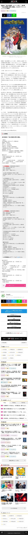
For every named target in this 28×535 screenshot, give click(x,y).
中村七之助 (13, 518)
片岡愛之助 (12, 349)
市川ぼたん (5, 518)
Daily (5, 402)
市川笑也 (5, 349)
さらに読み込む (14, 508)
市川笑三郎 (12, 352)
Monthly (23, 402)
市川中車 (5, 358)
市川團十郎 (11, 515)
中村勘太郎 (13, 521)
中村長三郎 (21, 521)
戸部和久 (12, 358)
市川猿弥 (5, 352)
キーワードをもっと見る (21, 527)
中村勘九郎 (21, 518)
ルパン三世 (11, 355)
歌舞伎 (4, 355)
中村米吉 (19, 355)
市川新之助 (19, 515)
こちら (18, 257)
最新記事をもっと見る (14, 460)
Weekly (14, 402)
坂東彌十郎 (20, 349)
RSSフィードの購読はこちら (14, 305)
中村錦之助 (20, 352)
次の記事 (23, 342)
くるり (4, 524)
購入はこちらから (11, 285)
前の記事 (4, 342)
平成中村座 (5, 521)
